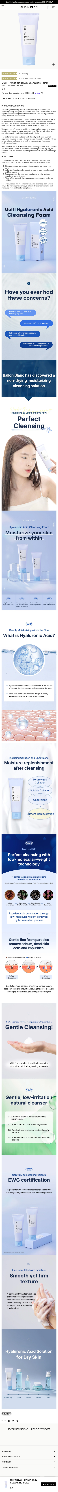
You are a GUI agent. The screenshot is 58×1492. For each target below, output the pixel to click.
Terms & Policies (10, 1467)
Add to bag (48, 1484)
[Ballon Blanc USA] (29, 7)
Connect (6, 1462)
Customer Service (11, 1457)
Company (6, 1451)
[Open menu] (3, 7)
